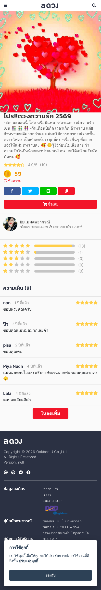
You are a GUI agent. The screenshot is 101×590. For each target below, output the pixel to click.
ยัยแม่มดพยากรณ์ (35, 222)
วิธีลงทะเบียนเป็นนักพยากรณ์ (62, 521)
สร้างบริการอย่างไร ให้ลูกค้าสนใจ (65, 533)
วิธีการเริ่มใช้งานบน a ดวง (60, 527)
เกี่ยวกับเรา (50, 489)
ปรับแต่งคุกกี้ (28, 561)
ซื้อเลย (52, 204)
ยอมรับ (51, 575)
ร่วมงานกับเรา (52, 500)
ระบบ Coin (50, 538)
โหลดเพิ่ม (50, 413)
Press (46, 495)
